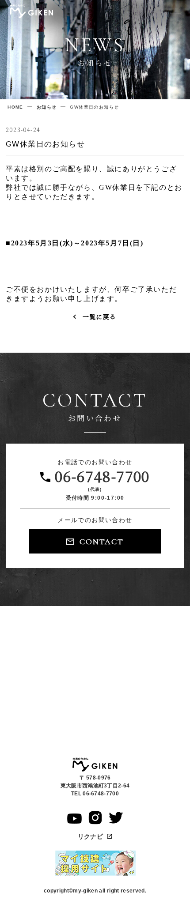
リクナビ (91, 836)
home (15, 107)
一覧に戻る (100, 316)
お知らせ (47, 107)
